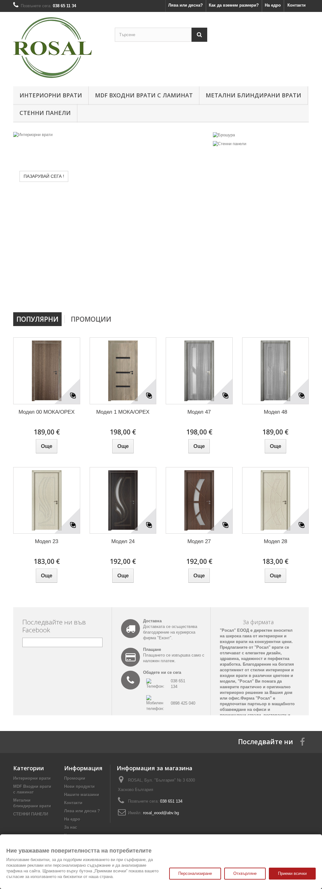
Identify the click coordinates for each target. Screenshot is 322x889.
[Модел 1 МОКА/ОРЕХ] (123, 371)
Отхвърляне (245, 873)
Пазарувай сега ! (44, 176)
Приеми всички (292, 873)
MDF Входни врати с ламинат (144, 95)
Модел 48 (275, 412)
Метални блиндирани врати (253, 95)
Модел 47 (199, 412)
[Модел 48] (275, 371)
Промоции (91, 319)
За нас (70, 827)
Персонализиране (195, 873)
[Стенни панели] (229, 143)
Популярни (37, 319)
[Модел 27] (199, 500)
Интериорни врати (50, 95)
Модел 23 (46, 541)
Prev (183, 296)
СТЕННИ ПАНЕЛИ (45, 113)
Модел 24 (123, 541)
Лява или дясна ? (82, 811)
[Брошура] (224, 134)
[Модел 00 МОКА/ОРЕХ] (46, 371)
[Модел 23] (46, 500)
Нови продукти (79, 786)
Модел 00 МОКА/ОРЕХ (47, 412)
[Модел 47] (199, 371)
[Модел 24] (123, 500)
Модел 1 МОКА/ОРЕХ (122, 412)
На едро (273, 5)
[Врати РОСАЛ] (59, 48)
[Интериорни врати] (111, 220)
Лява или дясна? (185, 5)
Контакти (296, 5)
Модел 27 (199, 541)
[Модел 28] (275, 500)
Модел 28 (275, 541)
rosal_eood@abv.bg (161, 812)
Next (199, 296)
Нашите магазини (81, 794)
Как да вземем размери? (234, 5)
